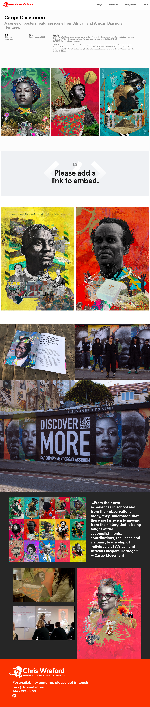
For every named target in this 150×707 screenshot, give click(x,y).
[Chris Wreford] (18, 4)
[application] (44, 585)
